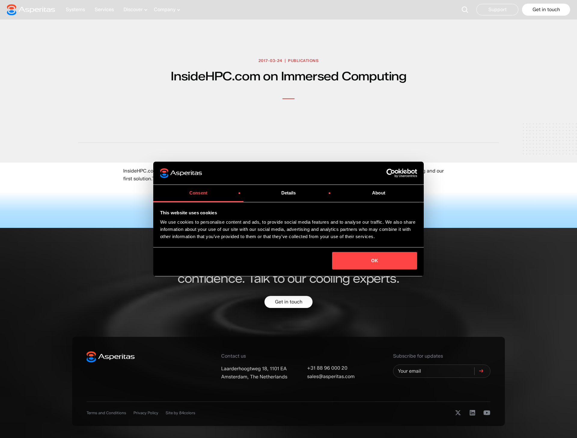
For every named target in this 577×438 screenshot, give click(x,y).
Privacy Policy (145, 412)
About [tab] (378, 192)
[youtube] (486, 412)
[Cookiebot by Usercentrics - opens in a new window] (391, 173)
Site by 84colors (180, 412)
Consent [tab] (198, 192)
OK (374, 260)
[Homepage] (34, 10)
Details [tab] (288, 192)
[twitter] (458, 412)
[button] (134, 9)
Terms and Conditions (106, 412)
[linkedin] (472, 412)
